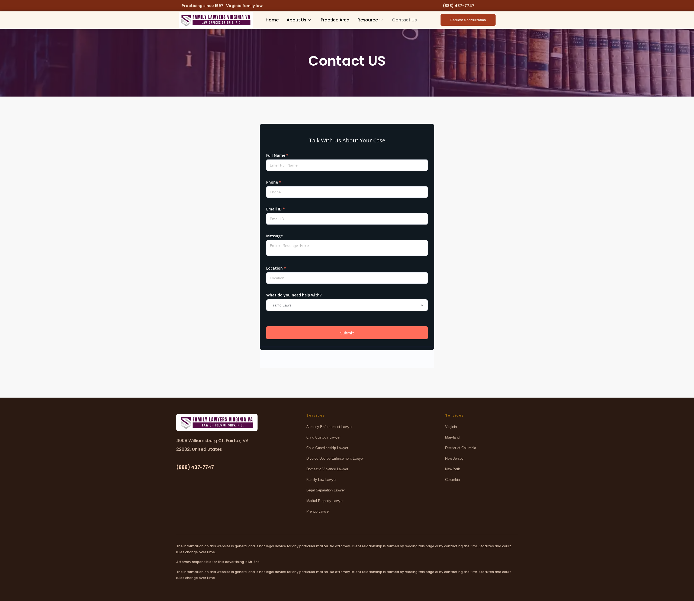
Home (272, 20)
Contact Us (404, 20)
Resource (368, 20)
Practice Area (335, 20)
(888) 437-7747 (458, 5)
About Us (296, 20)
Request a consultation (468, 20)
